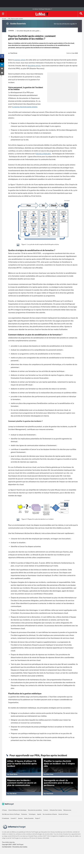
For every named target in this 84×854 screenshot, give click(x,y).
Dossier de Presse (63, 814)
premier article (20, 60)
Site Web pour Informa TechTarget (11, 814)
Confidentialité (6, 847)
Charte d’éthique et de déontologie (17, 810)
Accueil (4, 18)
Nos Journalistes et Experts (50, 814)
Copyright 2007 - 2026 (9, 844)
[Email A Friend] (2, 73)
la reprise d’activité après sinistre (24, 107)
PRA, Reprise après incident (15, 18)
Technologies (32, 814)
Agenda (39, 814)
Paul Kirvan (13, 53)
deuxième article (34, 66)
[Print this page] (2, 69)
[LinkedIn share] (2, 64)
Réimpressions (67, 810)
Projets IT (37, 818)
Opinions (20, 818)
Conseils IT (13, 818)
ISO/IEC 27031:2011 (43, 154)
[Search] (81, 14)
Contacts (45, 810)
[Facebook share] (2, 56)
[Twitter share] (2, 60)
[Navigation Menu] (3, 14)
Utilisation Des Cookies (56, 810)
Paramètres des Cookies (20, 847)
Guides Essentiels (29, 818)
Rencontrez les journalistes (35, 810)
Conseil (11, 30)
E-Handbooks (5, 818)
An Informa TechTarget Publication (42, 9)
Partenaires (24, 814)
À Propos (4, 810)
